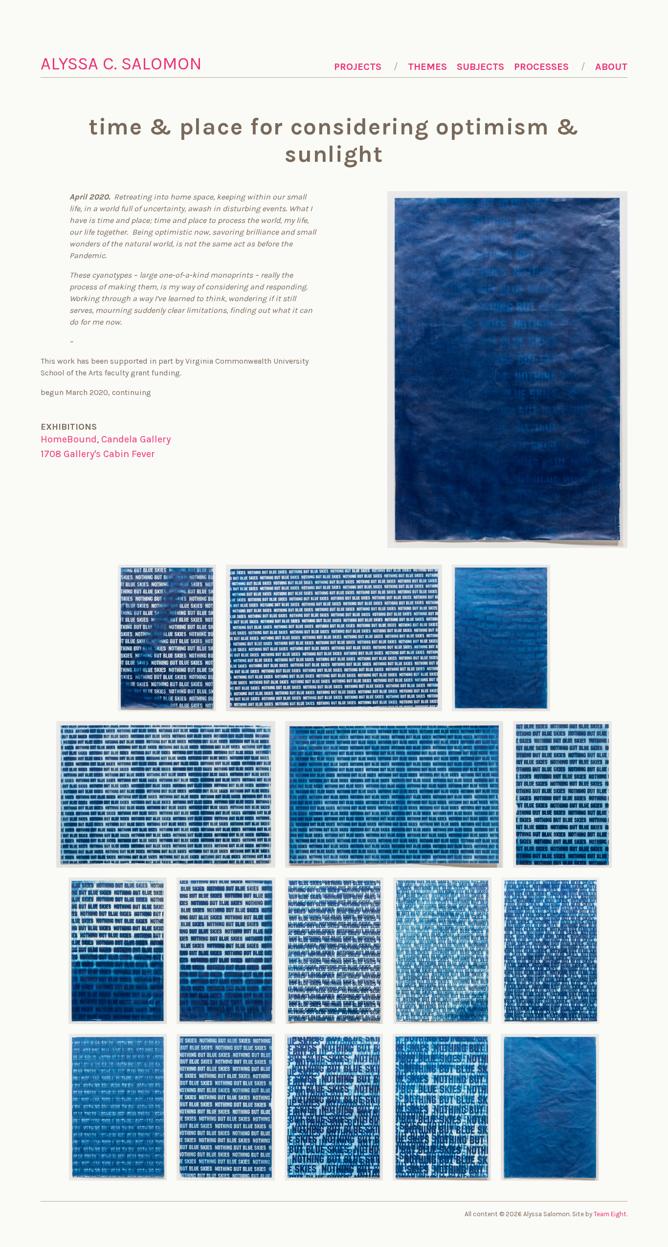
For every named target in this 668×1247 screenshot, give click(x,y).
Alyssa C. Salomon (121, 63)
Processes (541, 66)
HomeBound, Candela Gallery (106, 439)
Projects (357, 66)
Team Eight (610, 1214)
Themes (427, 66)
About (611, 66)
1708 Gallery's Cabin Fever (98, 453)
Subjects (480, 66)
